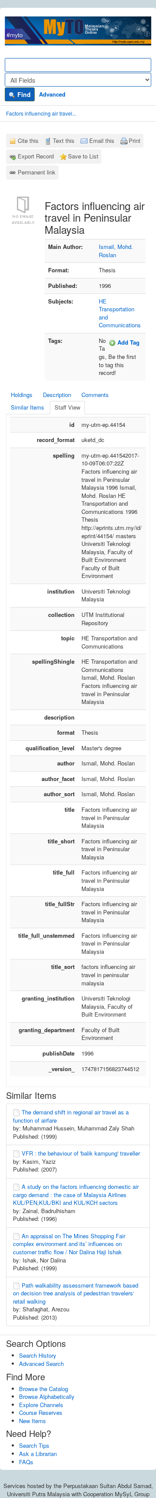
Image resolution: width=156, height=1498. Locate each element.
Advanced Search (41, 1363)
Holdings (21, 395)
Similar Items (27, 407)
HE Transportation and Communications (120, 313)
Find (23, 94)
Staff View (67, 407)
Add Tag (128, 342)
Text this (64, 140)
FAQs (26, 1462)
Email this (101, 140)
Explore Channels (41, 1405)
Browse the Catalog (43, 1389)
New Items (32, 1421)
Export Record (36, 156)
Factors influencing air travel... (41, 113)
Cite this (28, 140)
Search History (37, 1355)
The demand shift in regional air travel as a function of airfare (71, 1116)
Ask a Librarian (38, 1454)
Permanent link (36, 172)
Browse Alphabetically (47, 1396)
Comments (95, 395)
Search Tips (34, 1445)
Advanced (52, 94)
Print (134, 140)
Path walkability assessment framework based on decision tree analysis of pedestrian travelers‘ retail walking (75, 1293)
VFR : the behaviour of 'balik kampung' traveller (81, 1153)
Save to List (83, 156)
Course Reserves (40, 1412)
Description (57, 395)
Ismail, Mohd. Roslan (116, 250)
